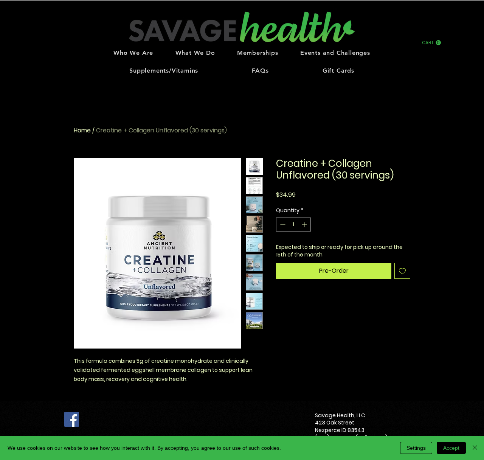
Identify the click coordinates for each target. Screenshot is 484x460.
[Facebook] (71, 419)
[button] (431, 42)
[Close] (474, 448)
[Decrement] (282, 224)
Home (82, 130)
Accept (451, 448)
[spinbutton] (293, 224)
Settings (416, 448)
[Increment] (305, 224)
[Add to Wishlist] (402, 271)
